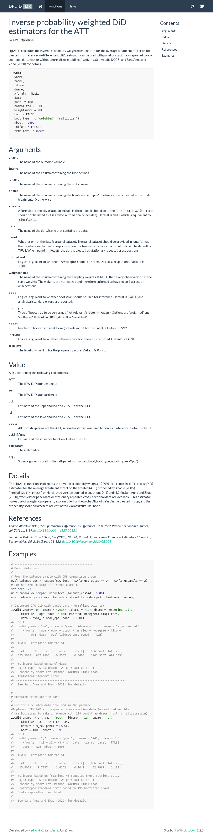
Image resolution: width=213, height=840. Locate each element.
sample (41, 593)
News (72, 6)
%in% (109, 597)
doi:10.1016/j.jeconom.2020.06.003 (86, 541)
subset (49, 580)
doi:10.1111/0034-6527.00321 (55, 530)
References (169, 49)
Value (165, 37)
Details (166, 43)
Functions (55, 6)
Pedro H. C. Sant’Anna (43, 830)
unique (53, 593)
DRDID (15, 6)
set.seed (17, 589)
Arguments (169, 31)
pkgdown (190, 830)
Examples (168, 55)
